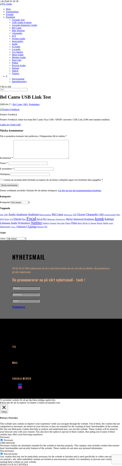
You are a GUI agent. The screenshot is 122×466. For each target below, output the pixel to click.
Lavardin (16, 49)
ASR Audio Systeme (22, 22)
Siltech (15, 71)
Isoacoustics (17, 41)
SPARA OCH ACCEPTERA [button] (14, 464)
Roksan (15, 68)
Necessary (8, 440)
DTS (11, 219)
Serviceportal (18, 79)
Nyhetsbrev (24, 222)
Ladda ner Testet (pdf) (10, 124)
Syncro (13, 227)
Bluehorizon (68, 215)
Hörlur (69, 219)
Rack (80, 223)
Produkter (10, 17)
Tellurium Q (22, 226)
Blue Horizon (18, 30)
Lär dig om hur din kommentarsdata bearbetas (79, 190)
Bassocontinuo (45, 215)
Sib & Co (86, 223)
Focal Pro (42, 219)
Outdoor (46, 223)
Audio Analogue (17, 214)
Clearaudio (17, 33)
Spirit (105, 223)
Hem (8, 9)
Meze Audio (18, 54)
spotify (111, 223)
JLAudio (16, 46)
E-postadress (7, 168)
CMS (101, 214)
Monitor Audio (19, 57)
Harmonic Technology (56, 219)
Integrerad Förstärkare (83, 219)
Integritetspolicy (19, 81)
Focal (31, 218)
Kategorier (5, 202)
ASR (6, 215)
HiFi (25, 104)
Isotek (15, 44)
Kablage (109, 219)
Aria (1, 215)
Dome (6, 219)
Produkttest (34, 104)
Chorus (81, 214)
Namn (4, 163)
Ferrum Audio (18, 38)
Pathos (15, 62)
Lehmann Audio (8, 222)
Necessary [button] (5, 437)
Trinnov (15, 73)
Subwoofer (5, 226)
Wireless (40, 227)
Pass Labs (16, 60)
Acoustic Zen (18, 20)
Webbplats (5, 174)
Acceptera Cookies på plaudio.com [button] (43, 402)
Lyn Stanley (17, 52)
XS (45, 226)
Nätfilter (36, 223)
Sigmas (93, 223)
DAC (118, 215)
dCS (14, 36)
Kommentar (6, 158)
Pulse (74, 222)
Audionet (33, 214)
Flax (24, 219)
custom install (110, 215)
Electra (17, 219)
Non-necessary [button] (7, 451)
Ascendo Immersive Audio (24, 25)
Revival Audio (19, 65)
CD (74, 214)
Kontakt (10, 14)
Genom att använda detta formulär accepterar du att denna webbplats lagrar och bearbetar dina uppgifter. (53, 180)
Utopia (32, 226)
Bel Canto (16, 28)
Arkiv (3, 238)
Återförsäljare (12, 11)
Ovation (53, 223)
